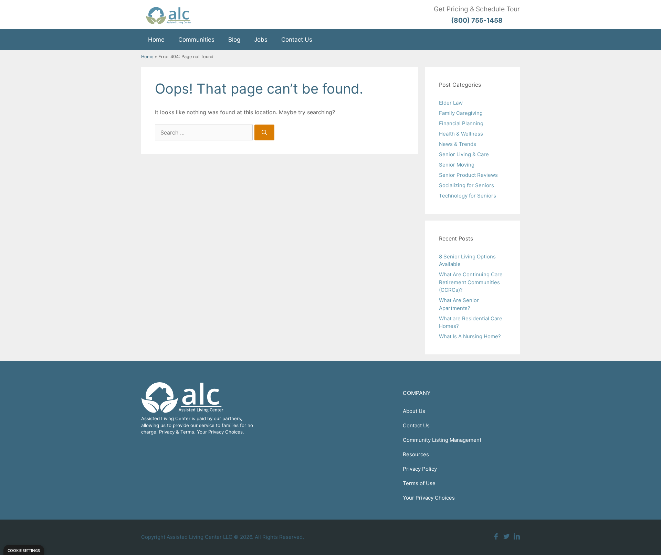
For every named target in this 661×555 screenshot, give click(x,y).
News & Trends (457, 144)
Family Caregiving (461, 113)
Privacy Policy (420, 469)
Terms (187, 432)
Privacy (167, 432)
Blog (234, 39)
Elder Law (451, 102)
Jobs (260, 39)
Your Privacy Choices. (220, 432)
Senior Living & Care (464, 154)
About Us (414, 411)
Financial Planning (461, 123)
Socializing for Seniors (466, 185)
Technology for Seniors (467, 195)
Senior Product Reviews (468, 175)
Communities (196, 39)
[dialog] (23, 550)
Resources (416, 454)
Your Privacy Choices (429, 497)
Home (156, 39)
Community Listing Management (442, 440)
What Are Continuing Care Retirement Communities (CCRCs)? (471, 282)
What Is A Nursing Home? (470, 336)
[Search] (264, 132)
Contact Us (296, 39)
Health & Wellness (461, 133)
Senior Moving (456, 164)
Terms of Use (419, 483)
